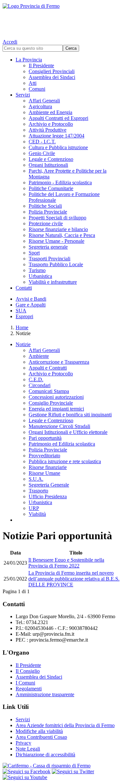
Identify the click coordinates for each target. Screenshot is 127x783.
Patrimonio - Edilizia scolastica (60, 182)
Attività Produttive (47, 130)
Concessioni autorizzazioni (56, 397)
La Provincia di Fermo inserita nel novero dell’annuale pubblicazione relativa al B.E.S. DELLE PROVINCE (74, 578)
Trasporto (38, 490)
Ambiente (39, 356)
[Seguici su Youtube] (25, 777)
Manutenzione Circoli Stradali (59, 426)
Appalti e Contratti (48, 368)
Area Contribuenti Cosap (41, 737)
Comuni (37, 89)
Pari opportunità (45, 438)
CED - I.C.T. (42, 141)
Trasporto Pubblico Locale (56, 264)
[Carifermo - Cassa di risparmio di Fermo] (63, 766)
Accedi (10, 42)
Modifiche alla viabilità (39, 731)
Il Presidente (41, 65)
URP (34, 508)
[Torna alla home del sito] (63, 19)
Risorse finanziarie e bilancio (58, 229)
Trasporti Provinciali (49, 258)
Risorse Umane (44, 473)
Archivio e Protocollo (51, 124)
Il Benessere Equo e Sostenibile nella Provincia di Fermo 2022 (66, 562)
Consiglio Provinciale (51, 403)
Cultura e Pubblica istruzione (58, 147)
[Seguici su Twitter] (73, 771)
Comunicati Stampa (49, 391)
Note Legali (28, 748)
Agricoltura (40, 106)
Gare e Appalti (31, 304)
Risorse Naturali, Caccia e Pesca (62, 235)
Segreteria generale (48, 247)
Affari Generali (44, 100)
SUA (21, 310)
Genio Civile (42, 153)
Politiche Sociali (45, 206)
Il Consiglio (28, 671)
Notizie (23, 344)
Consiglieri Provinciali (52, 71)
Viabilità (37, 514)
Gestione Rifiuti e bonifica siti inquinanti (70, 414)
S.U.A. (36, 479)
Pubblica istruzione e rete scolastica (65, 461)
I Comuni (25, 682)
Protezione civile (46, 223)
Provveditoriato (44, 455)
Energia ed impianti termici (56, 408)
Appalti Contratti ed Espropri (58, 118)
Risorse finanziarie (48, 467)
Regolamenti (29, 688)
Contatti (24, 288)
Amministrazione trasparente (45, 694)
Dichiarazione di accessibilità (45, 754)
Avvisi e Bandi (31, 299)
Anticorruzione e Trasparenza (59, 362)
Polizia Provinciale (48, 212)
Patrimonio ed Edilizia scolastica (62, 444)
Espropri (24, 316)
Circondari (39, 385)
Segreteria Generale (49, 485)
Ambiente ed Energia (50, 112)
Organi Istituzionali (48, 165)
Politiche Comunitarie (51, 188)
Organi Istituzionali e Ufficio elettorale (68, 432)
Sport (34, 252)
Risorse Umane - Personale (56, 241)
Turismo (37, 270)
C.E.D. (36, 379)
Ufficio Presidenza (48, 496)
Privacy (23, 743)
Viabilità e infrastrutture (53, 282)
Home (22, 327)
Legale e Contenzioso (51, 159)
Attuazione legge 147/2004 (56, 135)
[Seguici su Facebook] (26, 771)
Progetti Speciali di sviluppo (57, 217)
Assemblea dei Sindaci (52, 77)
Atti (32, 83)
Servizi (23, 95)
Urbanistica (40, 276)
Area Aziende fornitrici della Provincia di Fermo (65, 725)
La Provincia (29, 59)
